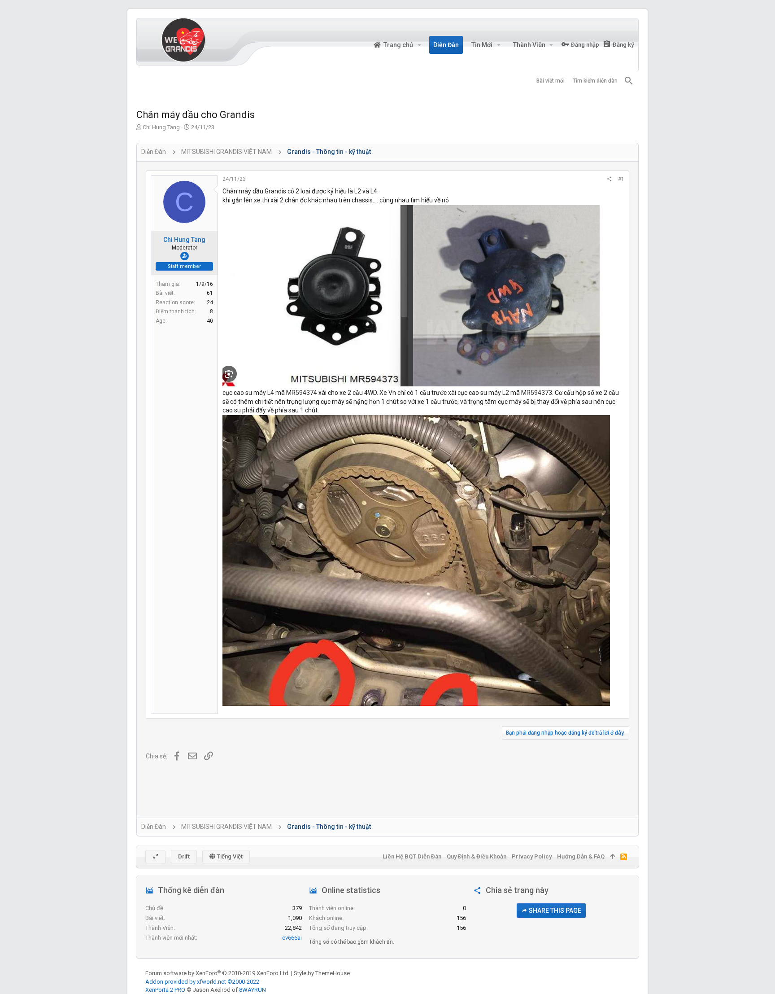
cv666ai (292, 937)
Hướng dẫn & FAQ (581, 856)
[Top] (612, 856)
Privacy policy (532, 856)
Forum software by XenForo (217, 973)
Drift (184, 856)
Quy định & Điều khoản (476, 856)
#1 (621, 179)
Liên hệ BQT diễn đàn (412, 856)
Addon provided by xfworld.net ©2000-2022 (202, 981)
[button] (419, 45)
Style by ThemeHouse (322, 973)
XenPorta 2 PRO (165, 989)
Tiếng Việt (229, 856)
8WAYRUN (252, 989)
